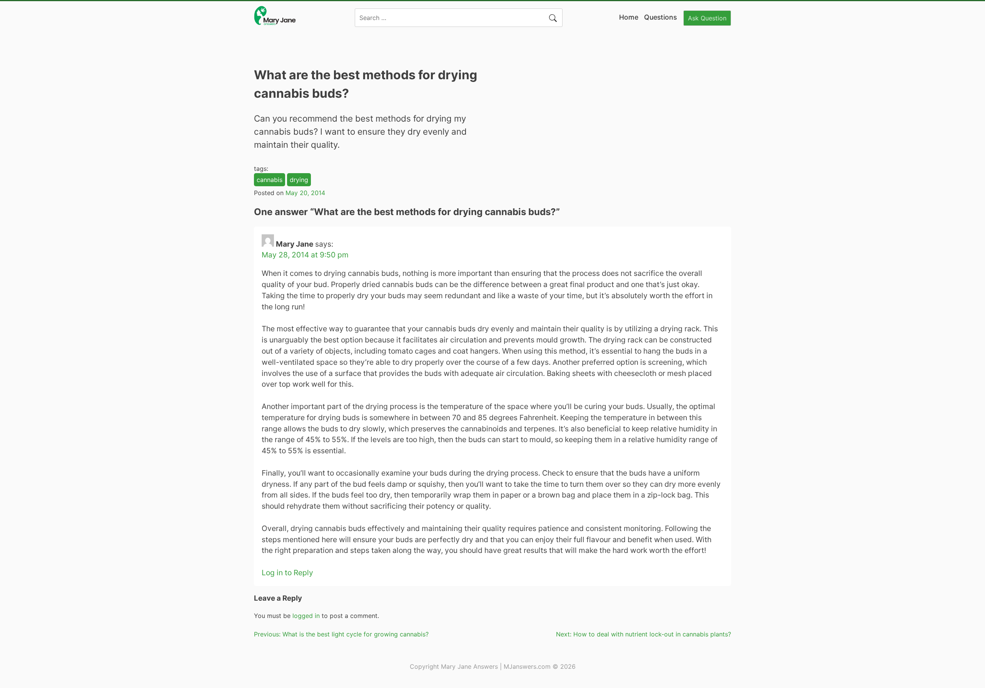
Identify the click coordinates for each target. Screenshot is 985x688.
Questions (660, 17)
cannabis (269, 180)
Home (628, 17)
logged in (306, 616)
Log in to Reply (287, 572)
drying (299, 180)
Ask (707, 18)
